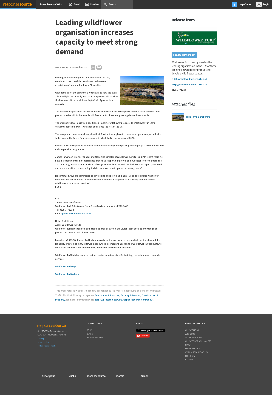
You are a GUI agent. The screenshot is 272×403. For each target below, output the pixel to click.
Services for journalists (198, 341)
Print (99, 67)
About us (190, 333)
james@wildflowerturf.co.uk (76, 213)
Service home (192, 330)
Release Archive (95, 337)
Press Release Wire (51, 4)
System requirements (196, 352)
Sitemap (40, 338)
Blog (188, 344)
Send (89, 330)
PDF (93, 67)
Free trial (190, 355)
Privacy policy (43, 342)
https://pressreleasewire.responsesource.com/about (123, 299)
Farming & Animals (130, 295)
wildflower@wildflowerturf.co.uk (189, 79)
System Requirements (46, 345)
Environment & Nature (107, 295)
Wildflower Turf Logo (65, 266)
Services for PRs (193, 337)
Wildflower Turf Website (67, 274)
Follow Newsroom (184, 55)
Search (90, 333)
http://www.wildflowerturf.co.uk (189, 84)
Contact (190, 359)
